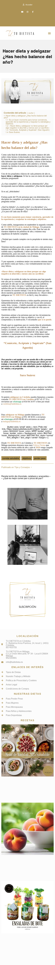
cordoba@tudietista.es (12, 404)
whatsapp (17, 401)
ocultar (31, 113)
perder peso (40, 458)
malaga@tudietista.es (12, 421)
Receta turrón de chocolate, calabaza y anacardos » (25, 476)
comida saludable (10, 458)
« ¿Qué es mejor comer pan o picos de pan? (22, 478)
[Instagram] (27, 12)
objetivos (26, 458)
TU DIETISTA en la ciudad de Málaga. (22, 227)
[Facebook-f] (32, 12)
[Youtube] (22, 12)
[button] (49, 33)
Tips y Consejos (22, 467)
